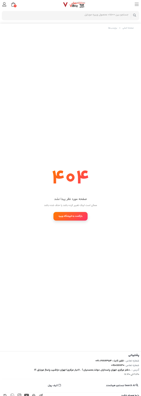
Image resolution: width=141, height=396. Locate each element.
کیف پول (53, 386)
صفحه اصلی (128, 28)
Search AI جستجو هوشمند (121, 386)
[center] (134, 15)
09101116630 (117, 365)
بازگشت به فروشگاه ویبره (70, 216)
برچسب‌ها (112, 28)
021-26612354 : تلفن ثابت (109, 361)
